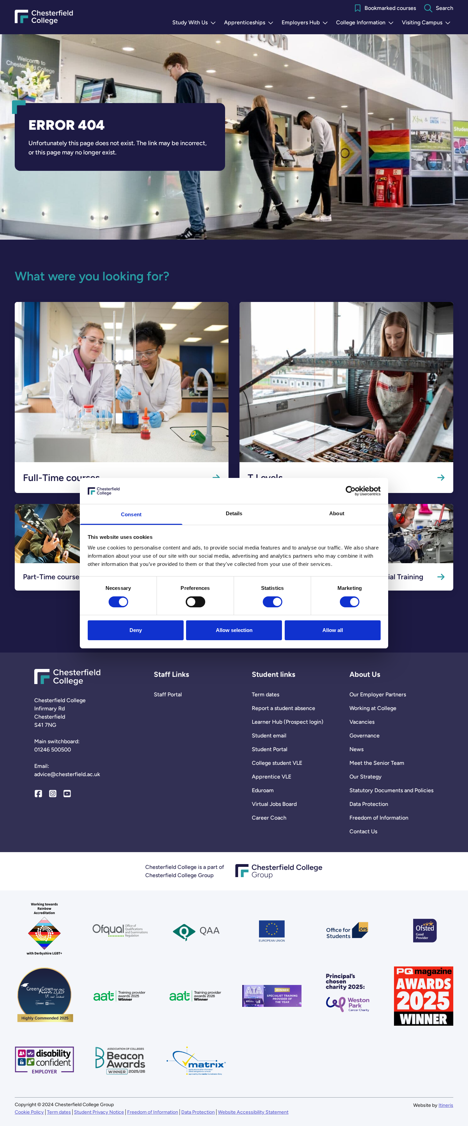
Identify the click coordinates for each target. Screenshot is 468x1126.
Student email (269, 735)
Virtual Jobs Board (274, 804)
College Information (366, 23)
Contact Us (363, 831)
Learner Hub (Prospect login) (287, 722)
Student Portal (269, 749)
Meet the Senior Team (376, 763)
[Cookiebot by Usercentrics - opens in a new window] (351, 491)
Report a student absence (283, 708)
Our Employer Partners (377, 694)
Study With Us (195, 23)
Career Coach (269, 817)
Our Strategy (365, 776)
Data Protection (368, 804)
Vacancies (361, 722)
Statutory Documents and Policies (391, 790)
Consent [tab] (131, 514)
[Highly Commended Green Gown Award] (44, 996)
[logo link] (347, 996)
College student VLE (277, 763)
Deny (136, 630)
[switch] (195, 601)
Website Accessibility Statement (253, 1112)
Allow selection (234, 630)
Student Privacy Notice (99, 1112)
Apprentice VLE (271, 776)
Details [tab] (234, 513)
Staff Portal (168, 694)
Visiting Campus (427, 23)
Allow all (332, 630)
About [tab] (336, 513)
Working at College (372, 708)
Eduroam (263, 790)
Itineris (446, 1105)
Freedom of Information (378, 817)
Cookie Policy (29, 1112)
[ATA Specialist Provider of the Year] (271, 996)
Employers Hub (306, 23)
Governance (364, 735)
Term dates (265, 694)
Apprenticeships (250, 23)
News (356, 749)
